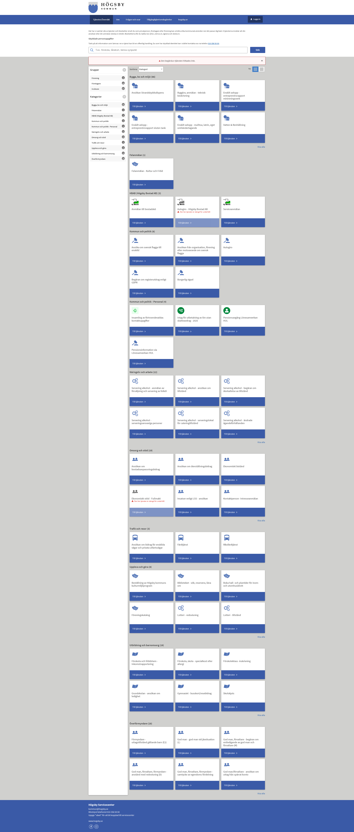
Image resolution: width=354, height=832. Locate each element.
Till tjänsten (137, 106)
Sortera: (133, 69)
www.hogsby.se (95, 821)
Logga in (255, 19)
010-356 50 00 (213, 43)
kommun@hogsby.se (98, 809)
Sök (258, 49)
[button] (124, 70)
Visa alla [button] (261, 146)
